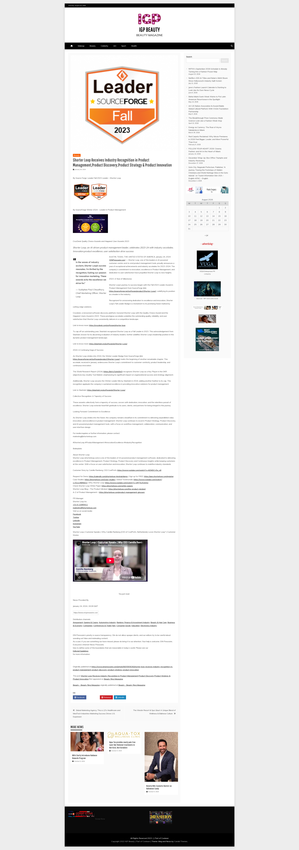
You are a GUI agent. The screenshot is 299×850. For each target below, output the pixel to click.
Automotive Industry (107, 622)
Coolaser (146, 841)
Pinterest (107, 697)
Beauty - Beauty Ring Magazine (86, 685)
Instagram (77, 523)
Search (189, 57)
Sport (123, 46)
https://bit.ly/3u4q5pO (113, 371)
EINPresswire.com (117, 260)
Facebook (77, 514)
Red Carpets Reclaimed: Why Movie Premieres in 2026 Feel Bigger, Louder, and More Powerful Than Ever (208, 139)
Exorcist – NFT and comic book (207, 298)
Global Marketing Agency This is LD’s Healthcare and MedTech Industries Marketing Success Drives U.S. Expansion (96, 713)
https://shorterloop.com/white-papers (117, 486)
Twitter (76, 517)
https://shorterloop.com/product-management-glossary (122, 492)
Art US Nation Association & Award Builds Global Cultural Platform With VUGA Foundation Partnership (208, 109)
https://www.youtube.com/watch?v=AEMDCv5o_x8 (139, 470)
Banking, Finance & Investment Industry (133, 622)
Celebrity (104, 46)
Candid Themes (180, 841)
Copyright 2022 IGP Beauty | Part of (127, 841)
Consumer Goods (123, 625)
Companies (88, 625)
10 (189, 216)
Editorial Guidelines (80, 651)
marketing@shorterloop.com (84, 508)
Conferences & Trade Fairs (104, 625)
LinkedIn (76, 520)
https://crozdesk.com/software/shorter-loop (107, 325)
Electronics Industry (149, 625)
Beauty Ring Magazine (113, 679)
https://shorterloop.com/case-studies (100, 479)
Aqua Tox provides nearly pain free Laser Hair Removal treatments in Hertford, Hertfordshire (122, 745)
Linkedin (120, 697)
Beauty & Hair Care (159, 622)
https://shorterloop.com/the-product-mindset (127, 489)
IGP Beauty (149, 29)
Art (114, 46)
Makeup (81, 46)
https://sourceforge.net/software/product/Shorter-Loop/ (132, 291)
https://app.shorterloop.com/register (159, 476)
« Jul (206, 235)
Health (134, 46)
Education (136, 625)
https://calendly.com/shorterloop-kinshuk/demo (108, 476)
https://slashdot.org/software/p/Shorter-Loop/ (108, 344)
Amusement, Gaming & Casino (85, 622)
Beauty (93, 46)
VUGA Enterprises (206, 271)
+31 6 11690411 (80, 504)
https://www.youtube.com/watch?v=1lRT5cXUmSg (126, 483)
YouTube (76, 527)
